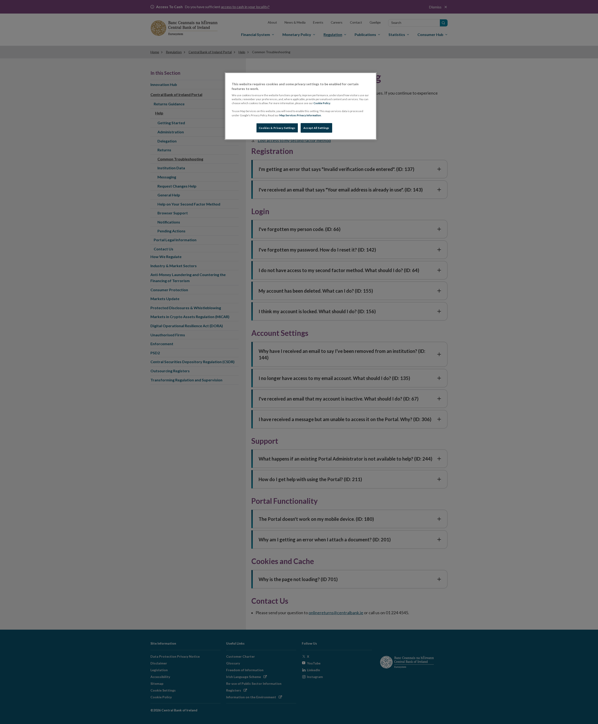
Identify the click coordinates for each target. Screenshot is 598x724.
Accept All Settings (316, 127)
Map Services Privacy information (300, 115)
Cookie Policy (321, 103)
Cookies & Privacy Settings (277, 127)
